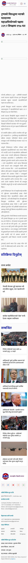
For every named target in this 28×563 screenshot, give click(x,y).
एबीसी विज (13, 531)
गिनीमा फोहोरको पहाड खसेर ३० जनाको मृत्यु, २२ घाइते (12, 350)
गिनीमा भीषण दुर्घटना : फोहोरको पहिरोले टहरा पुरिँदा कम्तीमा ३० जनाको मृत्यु (12, 435)
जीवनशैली (12, 534)
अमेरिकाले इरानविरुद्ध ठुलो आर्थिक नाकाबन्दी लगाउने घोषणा (13, 387)
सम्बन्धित (6, 328)
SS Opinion (22, 534)
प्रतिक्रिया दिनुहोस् (11, 255)
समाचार (3, 531)
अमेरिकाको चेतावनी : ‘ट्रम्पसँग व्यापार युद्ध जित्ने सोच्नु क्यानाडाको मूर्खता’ (13, 411)
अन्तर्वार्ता (12, 529)
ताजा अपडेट (6, 265)
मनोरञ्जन (22, 529)
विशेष (2, 534)
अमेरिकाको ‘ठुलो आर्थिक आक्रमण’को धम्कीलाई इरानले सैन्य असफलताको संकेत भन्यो (14, 362)
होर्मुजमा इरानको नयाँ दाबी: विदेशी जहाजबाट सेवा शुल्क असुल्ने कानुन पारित (13, 461)
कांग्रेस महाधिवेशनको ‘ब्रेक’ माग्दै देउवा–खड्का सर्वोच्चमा (14, 317)
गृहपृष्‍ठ (2, 529)
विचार (21, 531)
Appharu (13, 559)
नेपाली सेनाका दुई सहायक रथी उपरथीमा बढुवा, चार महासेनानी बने (13, 289)
